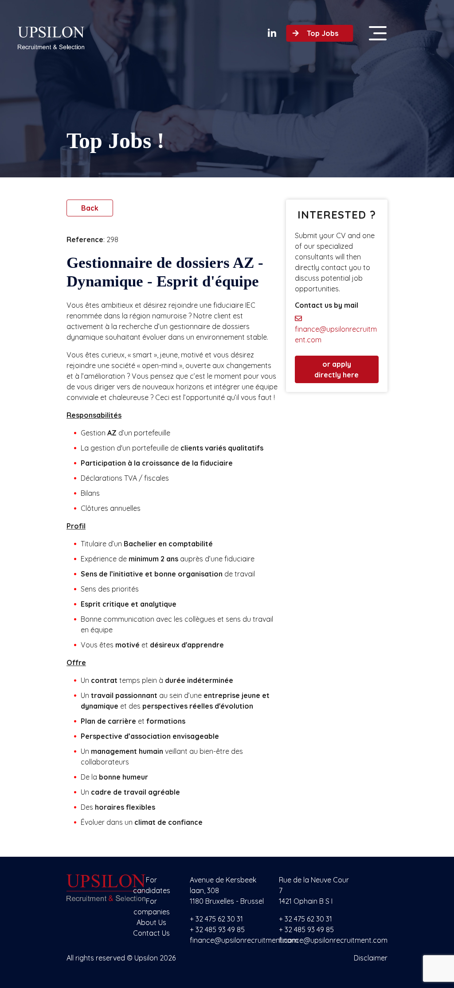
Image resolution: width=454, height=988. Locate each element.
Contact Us (151, 933)
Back (89, 208)
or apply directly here (336, 369)
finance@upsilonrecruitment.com (336, 334)
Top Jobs (322, 33)
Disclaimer (370, 957)
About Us (151, 922)
